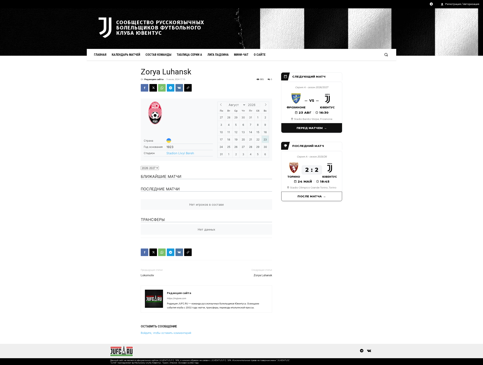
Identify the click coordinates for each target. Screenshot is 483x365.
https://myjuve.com (176, 298)
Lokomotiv (147, 275)
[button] (386, 54)
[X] (153, 88)
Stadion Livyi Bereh (180, 153)
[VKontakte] (369, 351)
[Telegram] (431, 4)
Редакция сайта (154, 79)
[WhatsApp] (162, 88)
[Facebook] (144, 88)
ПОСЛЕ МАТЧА (310, 196)
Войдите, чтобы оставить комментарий (166, 332)
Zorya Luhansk (263, 275)
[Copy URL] (188, 88)
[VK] (179, 88)
